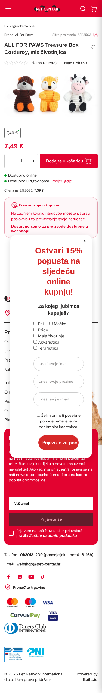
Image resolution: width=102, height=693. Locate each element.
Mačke (59, 324)
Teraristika (47, 348)
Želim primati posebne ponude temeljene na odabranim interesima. (60, 421)
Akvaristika (48, 342)
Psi (40, 324)
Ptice (42, 330)
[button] (84, 240)
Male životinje (50, 336)
